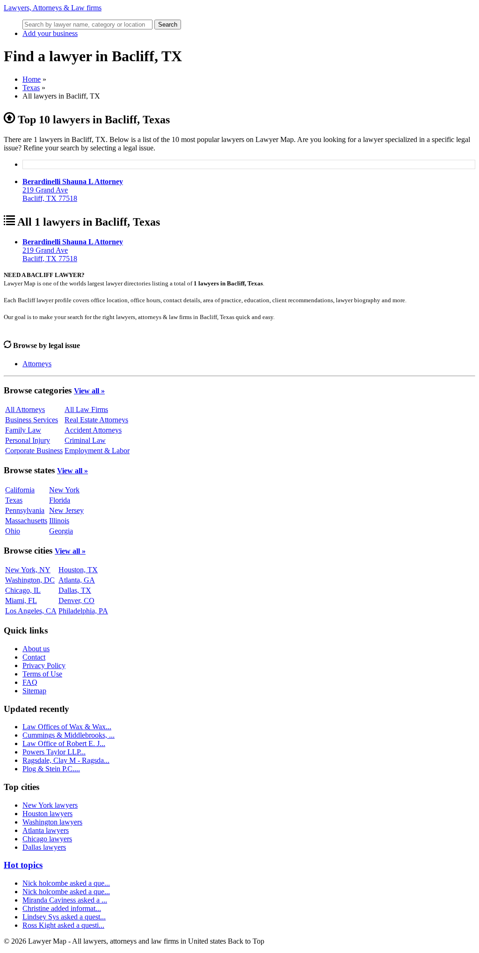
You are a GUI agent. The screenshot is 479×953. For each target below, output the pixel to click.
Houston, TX (78, 570)
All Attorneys (25, 409)
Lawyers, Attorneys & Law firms (53, 8)
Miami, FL (21, 601)
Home (31, 79)
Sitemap (34, 691)
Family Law (23, 430)
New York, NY (28, 570)
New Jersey (66, 510)
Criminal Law (85, 440)
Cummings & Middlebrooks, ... (68, 735)
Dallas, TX (74, 590)
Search (167, 24)
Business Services (31, 420)
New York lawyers (50, 805)
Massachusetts (26, 521)
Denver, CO (76, 601)
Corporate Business (34, 451)
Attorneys (36, 364)
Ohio (12, 531)
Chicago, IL (23, 590)
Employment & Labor (97, 451)
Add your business (50, 33)
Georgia (61, 531)
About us (36, 649)
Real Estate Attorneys (96, 420)
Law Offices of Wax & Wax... (66, 727)
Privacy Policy (43, 665)
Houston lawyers (47, 814)
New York (64, 490)
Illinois (59, 521)
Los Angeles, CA (31, 611)
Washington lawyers (52, 822)
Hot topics (23, 865)
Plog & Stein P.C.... (51, 769)
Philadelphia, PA (83, 611)
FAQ (29, 682)
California (20, 490)
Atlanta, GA (76, 580)
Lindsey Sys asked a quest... (64, 917)
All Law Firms (86, 409)
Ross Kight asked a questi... (63, 925)
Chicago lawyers (47, 839)
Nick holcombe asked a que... (66, 883)
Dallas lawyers (44, 847)
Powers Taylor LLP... (54, 752)
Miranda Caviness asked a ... (64, 900)
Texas (31, 88)
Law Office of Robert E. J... (63, 743)
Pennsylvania (24, 510)
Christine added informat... (61, 908)
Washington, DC (30, 580)
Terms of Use (42, 674)
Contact (33, 657)
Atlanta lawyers (45, 830)
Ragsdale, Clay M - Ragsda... (65, 760)
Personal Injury (27, 440)
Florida (59, 500)
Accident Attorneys (93, 430)
